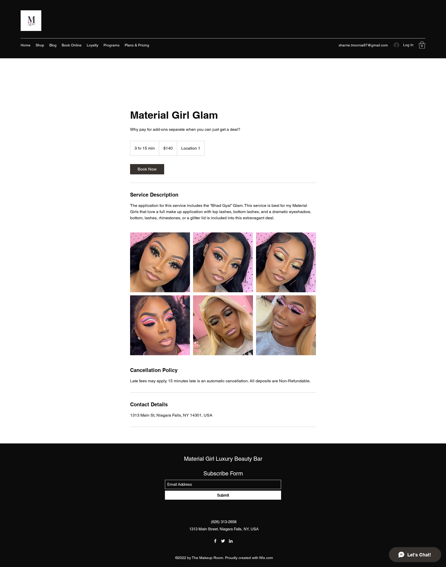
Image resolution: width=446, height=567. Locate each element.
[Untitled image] (160, 262)
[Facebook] (215, 541)
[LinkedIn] (230, 541)
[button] (422, 45)
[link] (147, 169)
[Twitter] (223, 541)
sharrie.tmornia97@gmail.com (363, 45)
